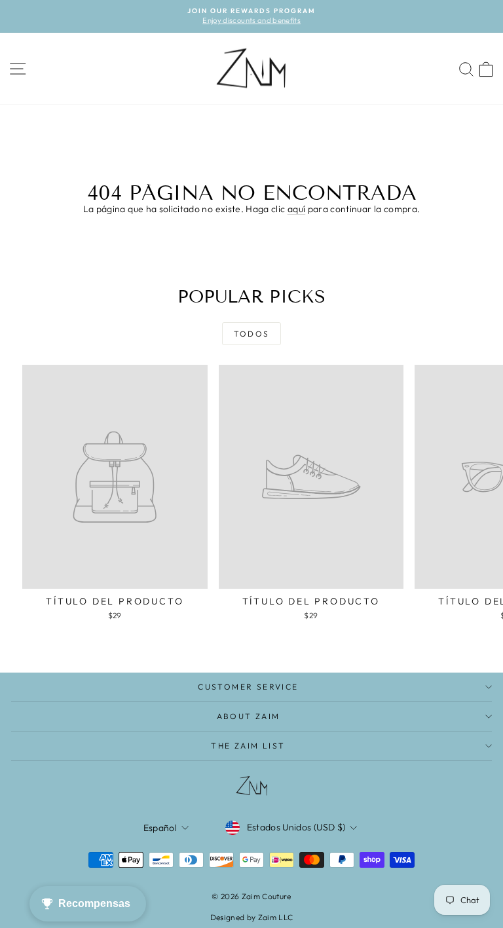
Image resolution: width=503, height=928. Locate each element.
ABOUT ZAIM (248, 716)
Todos (252, 334)
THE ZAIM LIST (248, 746)
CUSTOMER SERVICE (248, 687)
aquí (296, 209)
